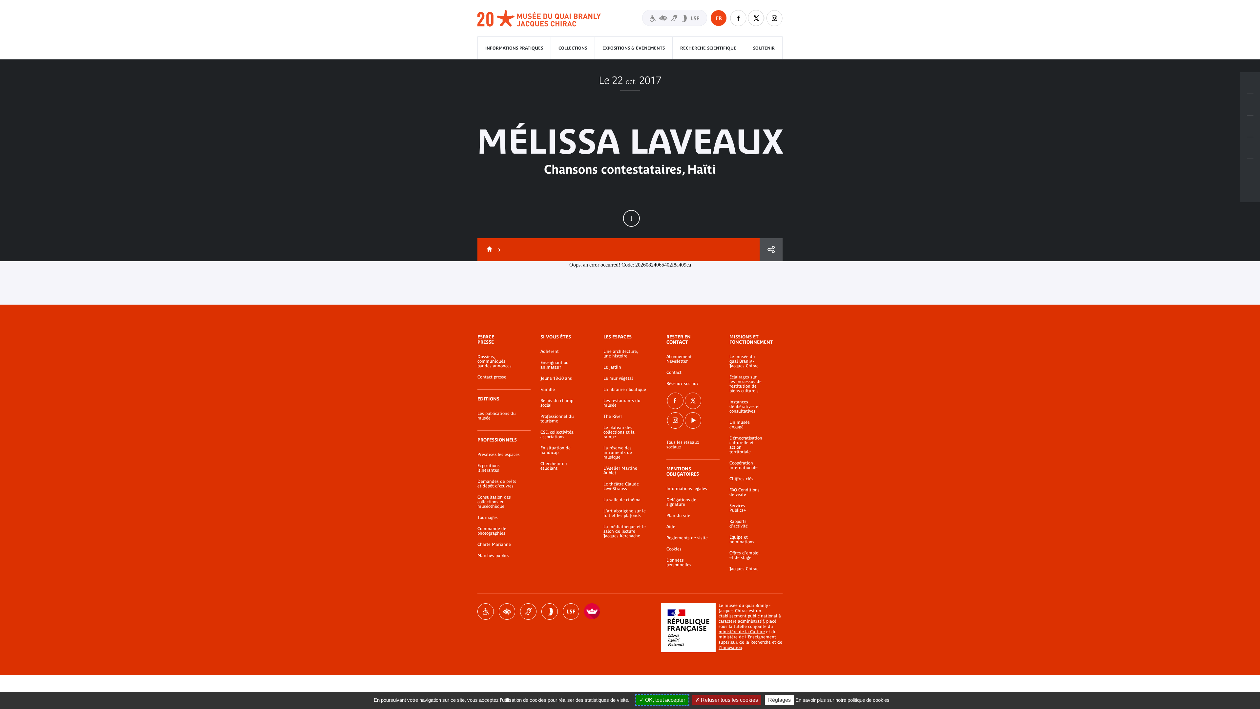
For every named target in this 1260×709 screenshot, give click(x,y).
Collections (572, 48)
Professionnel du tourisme (557, 418)
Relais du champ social (556, 403)
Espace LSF (571, 611)
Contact (674, 372)
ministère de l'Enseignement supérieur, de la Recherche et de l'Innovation (750, 642)
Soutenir (764, 48)
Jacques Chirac (743, 569)
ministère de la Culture (742, 631)
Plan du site (678, 515)
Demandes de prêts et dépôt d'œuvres (496, 483)
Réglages (779, 700)
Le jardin (612, 367)
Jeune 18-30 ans (556, 378)
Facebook (675, 401)
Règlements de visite (687, 538)
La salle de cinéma (621, 500)
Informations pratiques (514, 48)
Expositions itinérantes (488, 468)
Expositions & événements (633, 48)
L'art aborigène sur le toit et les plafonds (624, 513)
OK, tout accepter (664, 700)
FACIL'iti (592, 611)
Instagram (774, 18)
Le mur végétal (618, 378)
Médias (1250, 148)
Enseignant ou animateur (554, 365)
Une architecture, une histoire (620, 353)
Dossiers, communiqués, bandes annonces (494, 361)
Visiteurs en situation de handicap (674, 18)
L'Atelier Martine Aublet (620, 470)
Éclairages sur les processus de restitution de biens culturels (745, 384)
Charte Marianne (494, 544)
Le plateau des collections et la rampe (619, 432)
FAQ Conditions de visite (744, 492)
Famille (547, 389)
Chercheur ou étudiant (553, 466)
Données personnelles (678, 562)
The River (612, 416)
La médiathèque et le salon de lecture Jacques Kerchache (624, 531)
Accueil (488, 249)
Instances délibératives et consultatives (744, 407)
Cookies (674, 549)
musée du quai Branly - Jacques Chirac (539, 18)
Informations (1250, 105)
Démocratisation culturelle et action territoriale (745, 445)
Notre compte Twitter (756, 18)
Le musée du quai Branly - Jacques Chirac (743, 361)
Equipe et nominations (741, 539)
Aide (670, 527)
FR (719, 18)
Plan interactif (1250, 170)
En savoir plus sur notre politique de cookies (842, 700)
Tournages (487, 517)
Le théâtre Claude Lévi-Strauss (621, 486)
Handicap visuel (507, 611)
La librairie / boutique (624, 389)
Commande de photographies (491, 531)
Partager (771, 249)
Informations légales (686, 488)
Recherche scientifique (708, 48)
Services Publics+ (737, 508)
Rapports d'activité (738, 523)
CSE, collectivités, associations (557, 434)
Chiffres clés (741, 479)
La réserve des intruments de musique (617, 453)
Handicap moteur (485, 611)
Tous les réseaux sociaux (682, 444)
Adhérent (549, 351)
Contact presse (491, 377)
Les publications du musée (496, 415)
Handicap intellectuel (549, 611)
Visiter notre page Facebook (738, 18)
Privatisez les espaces (498, 454)
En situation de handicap (555, 450)
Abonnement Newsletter (679, 359)
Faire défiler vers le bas (631, 218)
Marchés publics (493, 555)
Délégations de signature (681, 502)
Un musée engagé (739, 424)
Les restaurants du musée (621, 403)
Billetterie (1250, 83)
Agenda (1250, 126)
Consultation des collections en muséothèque (494, 502)
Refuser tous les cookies (729, 700)
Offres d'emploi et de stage (744, 555)
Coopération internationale (743, 465)
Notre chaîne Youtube (693, 420)
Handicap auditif (528, 611)
